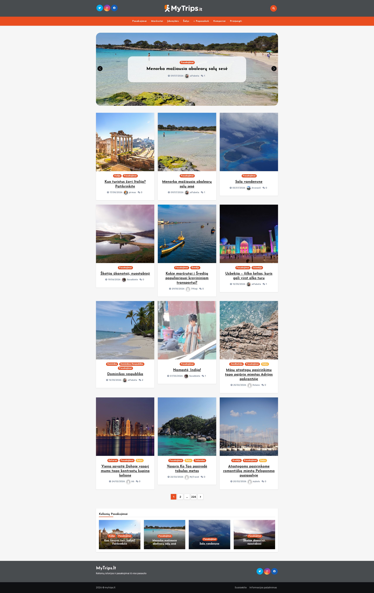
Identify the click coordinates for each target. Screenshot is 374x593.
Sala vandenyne (187, 69)
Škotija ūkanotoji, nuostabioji (125, 273)
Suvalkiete (132, 279)
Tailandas (200, 460)
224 (193, 496)
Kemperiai (219, 21)
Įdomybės (173, 21)
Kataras (113, 460)
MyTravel (194, 477)
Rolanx (256, 385)
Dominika (112, 364)
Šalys (186, 21)
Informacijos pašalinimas (263, 587)
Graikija (236, 460)
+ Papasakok (201, 21)
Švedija (195, 267)
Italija (117, 176)
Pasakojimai (139, 21)
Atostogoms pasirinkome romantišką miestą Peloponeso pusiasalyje (249, 471)
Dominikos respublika (125, 374)
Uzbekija (257, 267)
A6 (132, 481)
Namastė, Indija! (187, 370)
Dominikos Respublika (131, 364)
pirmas (132, 192)
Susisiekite (241, 587)
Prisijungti (236, 21)
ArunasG (194, 76)
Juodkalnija (236, 364)
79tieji (194, 289)
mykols (256, 481)
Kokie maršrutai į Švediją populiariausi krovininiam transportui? (186, 278)
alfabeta (194, 192)
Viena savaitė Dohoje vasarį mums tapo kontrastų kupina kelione (125, 471)
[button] (274, 68)
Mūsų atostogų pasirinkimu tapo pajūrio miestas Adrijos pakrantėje (249, 374)
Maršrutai (157, 21)
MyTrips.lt (106, 568)
